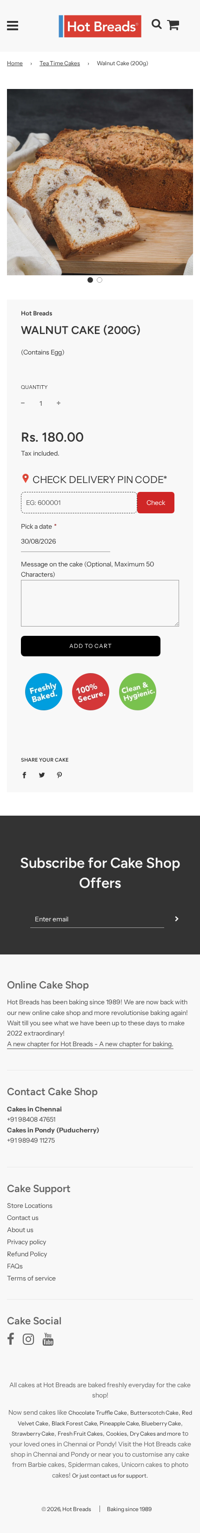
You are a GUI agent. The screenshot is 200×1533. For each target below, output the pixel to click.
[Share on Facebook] (27, 774)
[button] (90, 280)
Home (15, 63)
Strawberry (26, 1433)
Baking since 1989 (129, 1509)
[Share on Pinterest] (60, 774)
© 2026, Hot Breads (66, 1509)
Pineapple (113, 1423)
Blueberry (154, 1423)
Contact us (23, 1217)
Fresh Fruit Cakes (80, 1433)
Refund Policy (27, 1254)
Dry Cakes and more (155, 1433)
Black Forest (68, 1423)
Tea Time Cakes (60, 63)
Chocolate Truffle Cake (97, 1412)
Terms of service (31, 1278)
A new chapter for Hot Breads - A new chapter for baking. (90, 1044)
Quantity (34, 387)
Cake (41, 1423)
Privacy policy (26, 1242)
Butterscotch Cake (154, 1412)
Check (156, 502)
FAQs (15, 1266)
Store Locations (30, 1205)
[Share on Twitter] (42, 774)
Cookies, (117, 1433)
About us (20, 1230)
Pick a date (38, 526)
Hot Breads (36, 313)
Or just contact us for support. (110, 1475)
